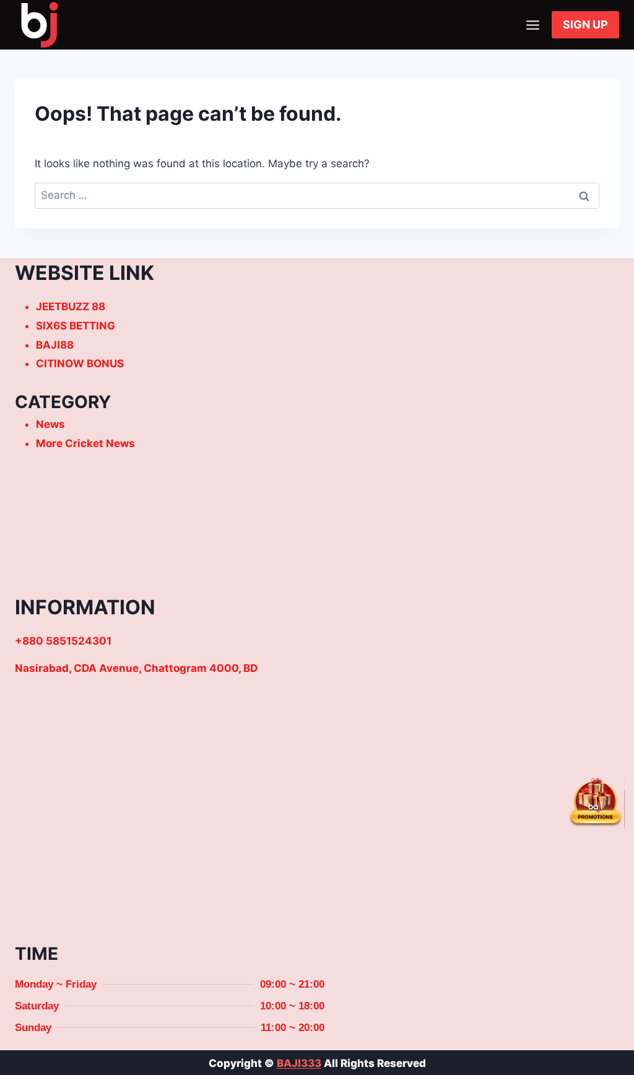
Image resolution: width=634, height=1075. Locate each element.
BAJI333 (299, 1063)
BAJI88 (55, 345)
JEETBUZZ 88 (70, 306)
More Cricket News (85, 443)
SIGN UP (585, 24)
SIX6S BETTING (75, 326)
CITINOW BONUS (80, 363)
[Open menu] (532, 25)
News (50, 424)
